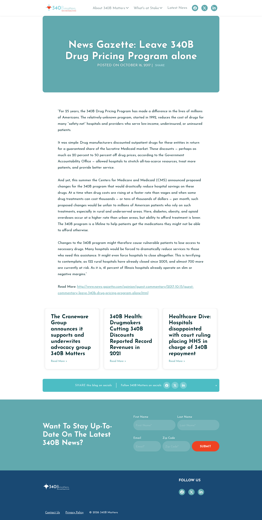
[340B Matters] (61, 7)
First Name (140, 416)
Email (137, 438)
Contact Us (52, 512)
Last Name (184, 416)
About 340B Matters (109, 8)
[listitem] (166, 385)
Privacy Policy (74, 512)
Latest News (177, 8)
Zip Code (169, 438)
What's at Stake (146, 8)
